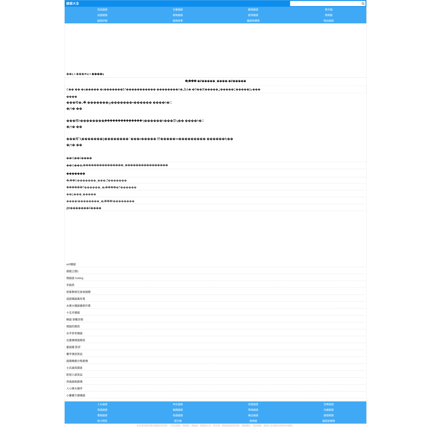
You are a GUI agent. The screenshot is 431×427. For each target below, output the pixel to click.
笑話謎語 (102, 9)
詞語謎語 (253, 404)
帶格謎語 (253, 409)
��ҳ (69, 74)
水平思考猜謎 (74, 333)
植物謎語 (178, 15)
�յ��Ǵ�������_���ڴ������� (96, 180)
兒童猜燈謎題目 (75, 340)
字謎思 (70, 285)
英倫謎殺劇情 (74, 381)
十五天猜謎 (73, 312)
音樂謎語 (329, 404)
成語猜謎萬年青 (75, 298)
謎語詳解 (102, 20)
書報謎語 (102, 415)
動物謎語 (253, 9)
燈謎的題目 (73, 326)
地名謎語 (178, 404)
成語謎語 (102, 15)
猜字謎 (329, 9)
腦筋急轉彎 (253, 20)
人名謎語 (102, 404)
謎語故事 (178, 20)
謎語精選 (329, 415)
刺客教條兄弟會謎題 (78, 292)
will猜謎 (71, 264)
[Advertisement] (166, 47)
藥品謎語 (253, 415)
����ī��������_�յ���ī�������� (100, 201)
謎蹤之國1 (72, 271)
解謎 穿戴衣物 (74, 319)
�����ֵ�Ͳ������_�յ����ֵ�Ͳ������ (101, 187)
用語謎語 (102, 409)
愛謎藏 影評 (73, 347)
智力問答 (102, 420)
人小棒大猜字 (74, 388)
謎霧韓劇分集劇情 (77, 361)
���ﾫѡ (82, 74)
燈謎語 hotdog (74, 278)
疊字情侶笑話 (74, 354)
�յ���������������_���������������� (124, 165)
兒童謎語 (178, 9)
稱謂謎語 (178, 409)
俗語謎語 (178, 415)
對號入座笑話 (74, 374)
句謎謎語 (329, 409)
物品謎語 (329, 20)
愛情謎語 (253, 15)
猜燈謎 (329, 15)
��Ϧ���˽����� (81, 194)
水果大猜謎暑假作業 (78, 305)
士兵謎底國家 (74, 367)
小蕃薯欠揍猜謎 (75, 395)
